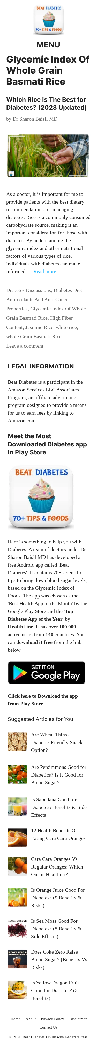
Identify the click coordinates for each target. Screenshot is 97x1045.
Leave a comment (24, 346)
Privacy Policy (52, 1019)
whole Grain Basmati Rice (34, 336)
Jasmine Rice (39, 327)
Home (15, 1019)
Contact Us (48, 1027)
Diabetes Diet (68, 290)
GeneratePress (76, 1037)
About (31, 1019)
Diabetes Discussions (28, 290)
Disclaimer (78, 1019)
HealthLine (20, 626)
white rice (66, 327)
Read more (44, 271)
